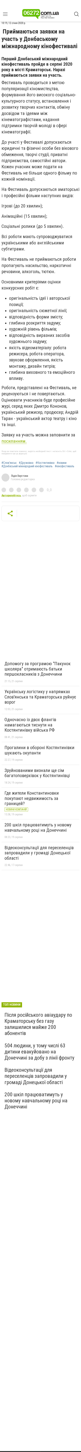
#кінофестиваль (64, 466)
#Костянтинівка (45, 463)
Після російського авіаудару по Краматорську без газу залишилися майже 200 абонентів (38, 1024)
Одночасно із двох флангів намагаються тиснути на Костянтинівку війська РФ (30, 725)
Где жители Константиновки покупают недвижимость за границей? (32, 798)
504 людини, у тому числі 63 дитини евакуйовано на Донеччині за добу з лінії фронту (39, 1051)
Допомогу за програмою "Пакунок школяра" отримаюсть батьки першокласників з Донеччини (38, 669)
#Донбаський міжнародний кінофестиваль (27, 466)
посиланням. (14, 441)
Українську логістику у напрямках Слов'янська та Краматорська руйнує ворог (40, 697)
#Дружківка (26, 463)
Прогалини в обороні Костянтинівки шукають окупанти (39, 750)
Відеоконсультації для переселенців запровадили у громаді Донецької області (39, 853)
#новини (61, 463)
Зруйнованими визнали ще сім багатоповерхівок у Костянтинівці (37, 773)
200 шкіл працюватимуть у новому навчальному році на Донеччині (38, 827)
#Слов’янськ (9, 463)
